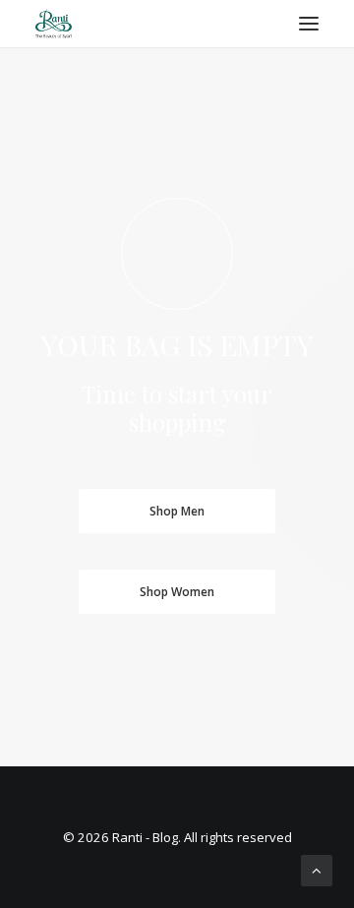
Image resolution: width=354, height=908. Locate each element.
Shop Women (177, 591)
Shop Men (177, 511)
